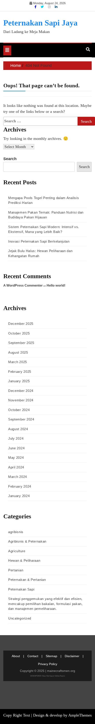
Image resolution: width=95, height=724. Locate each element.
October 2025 (19, 333)
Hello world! (56, 285)
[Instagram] (49, 7)
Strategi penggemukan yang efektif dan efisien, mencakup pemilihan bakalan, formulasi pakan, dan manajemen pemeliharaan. (45, 604)
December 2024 (20, 391)
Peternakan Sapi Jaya (40, 22)
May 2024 (16, 457)
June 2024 (16, 448)
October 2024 (19, 410)
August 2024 (18, 429)
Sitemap (51, 656)
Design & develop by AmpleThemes (62, 715)
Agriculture (16, 551)
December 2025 (20, 323)
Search (10, 159)
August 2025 (18, 352)
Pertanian (15, 570)
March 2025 (17, 362)
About (16, 656)
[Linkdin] (56, 7)
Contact (32, 656)
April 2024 (16, 467)
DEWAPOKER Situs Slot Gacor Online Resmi (47, 676)
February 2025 (19, 371)
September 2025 (21, 343)
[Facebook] (35, 7)
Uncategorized (19, 618)
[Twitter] (43, 7)
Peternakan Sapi (21, 589)
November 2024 (20, 400)
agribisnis (15, 532)
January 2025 (19, 381)
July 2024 (15, 438)
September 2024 (21, 419)
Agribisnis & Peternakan (27, 541)
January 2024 (19, 496)
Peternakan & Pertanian (27, 579)
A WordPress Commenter (23, 285)
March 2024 (17, 477)
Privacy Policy (47, 664)
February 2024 (19, 486)
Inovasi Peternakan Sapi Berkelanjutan (39, 241)
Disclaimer (72, 656)
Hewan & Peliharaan (24, 560)
